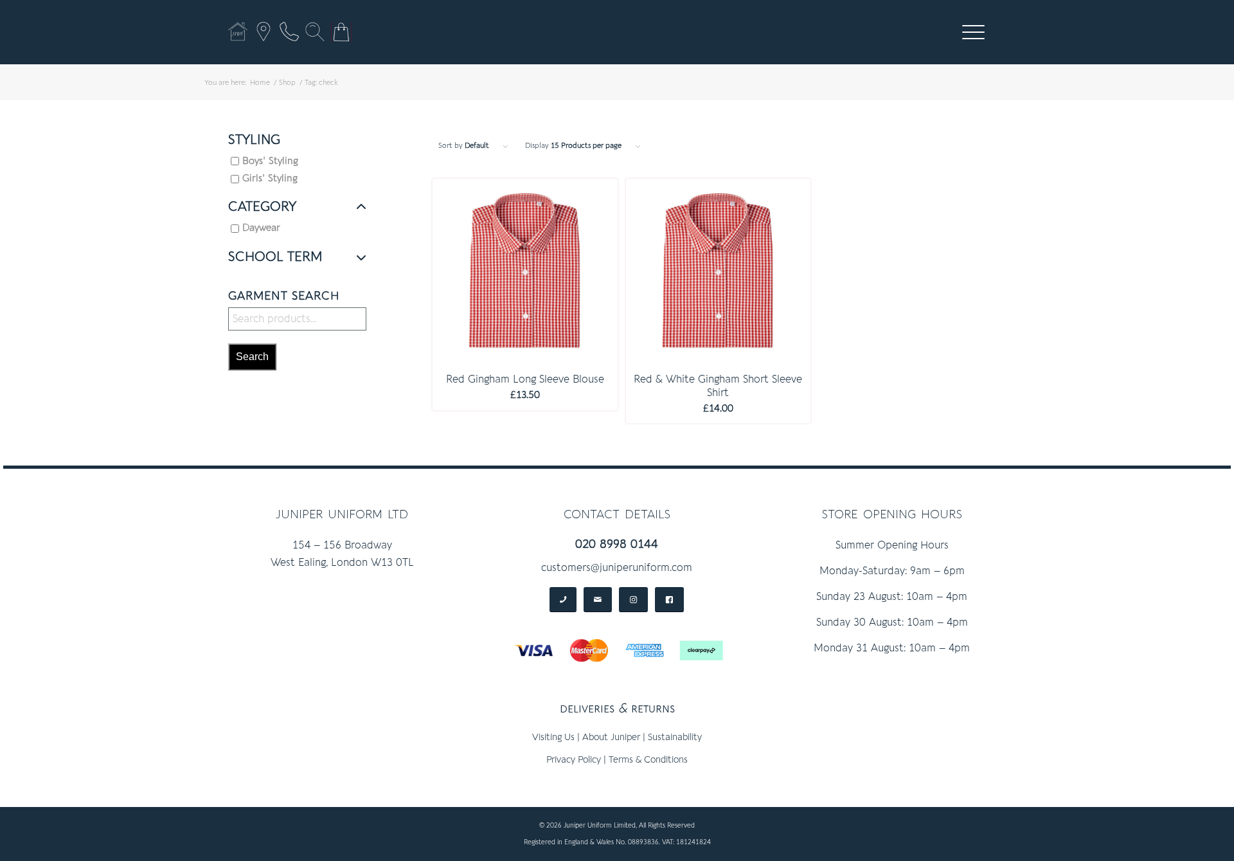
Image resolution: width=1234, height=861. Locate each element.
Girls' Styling (270, 178)
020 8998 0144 (616, 544)
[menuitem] (973, 32)
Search (252, 356)
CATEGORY (262, 207)
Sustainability (675, 737)
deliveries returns (617, 708)
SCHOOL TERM (275, 257)
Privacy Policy (573, 759)
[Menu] (969, 32)
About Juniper (611, 737)
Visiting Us (553, 737)
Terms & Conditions (648, 759)
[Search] (315, 31)
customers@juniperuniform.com (616, 568)
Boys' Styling (270, 161)
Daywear (261, 227)
